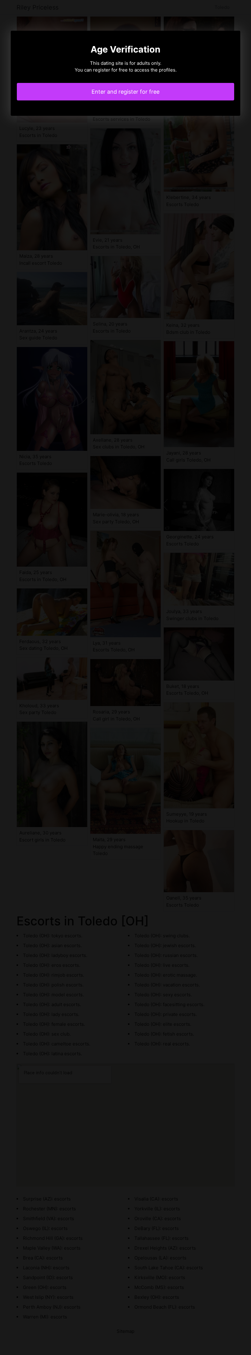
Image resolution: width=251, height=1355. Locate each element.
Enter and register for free (125, 91)
